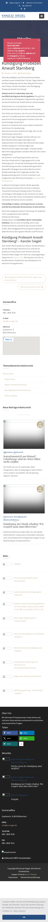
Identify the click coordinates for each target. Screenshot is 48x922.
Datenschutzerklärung (30, 877)
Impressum (13, 877)
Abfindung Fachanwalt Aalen (30, 287)
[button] (10, 733)
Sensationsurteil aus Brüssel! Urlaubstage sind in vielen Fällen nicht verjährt (21, 459)
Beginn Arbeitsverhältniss (16, 384)
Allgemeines (10, 379)
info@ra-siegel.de (10, 321)
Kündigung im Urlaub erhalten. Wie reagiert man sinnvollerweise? (23, 278)
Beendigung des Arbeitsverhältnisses (15, 518)
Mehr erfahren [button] (20, 911)
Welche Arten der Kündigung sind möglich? (26, 767)
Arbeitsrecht (18, 257)
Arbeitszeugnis (11, 395)
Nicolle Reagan (25, 73)
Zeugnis (25, 795)
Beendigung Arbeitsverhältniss (18, 390)
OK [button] (24, 917)
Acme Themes (31, 874)
